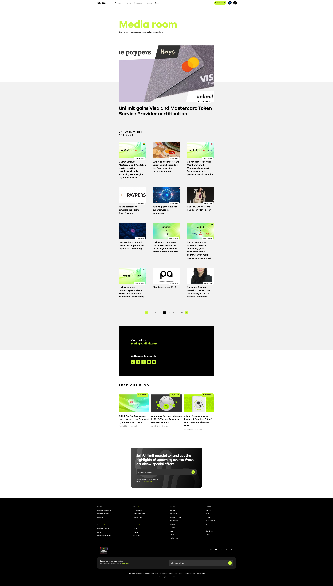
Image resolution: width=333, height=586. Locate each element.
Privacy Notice (148, 481)
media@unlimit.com (144, 343)
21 (182, 313)
